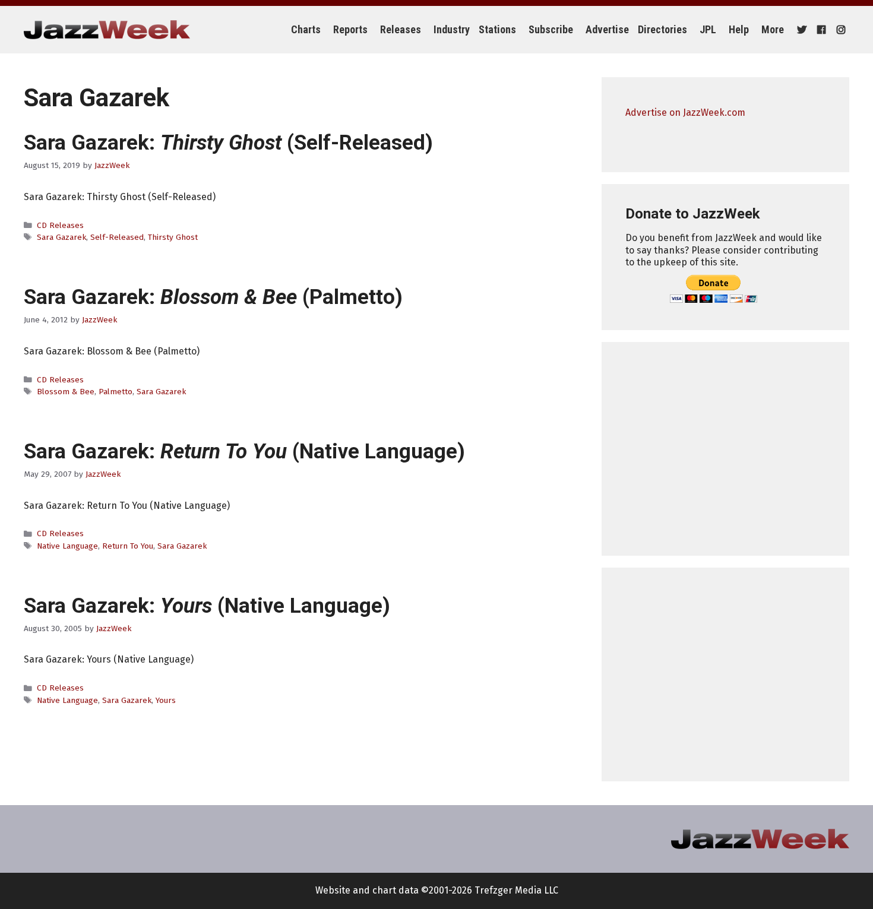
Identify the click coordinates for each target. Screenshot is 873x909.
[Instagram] (839, 30)
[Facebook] (820, 30)
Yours (166, 700)
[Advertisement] (725, 449)
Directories (662, 29)
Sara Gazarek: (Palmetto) (213, 297)
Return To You (127, 546)
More (772, 29)
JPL (708, 29)
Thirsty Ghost (173, 237)
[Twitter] (800, 30)
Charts (306, 29)
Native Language (67, 546)
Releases (400, 29)
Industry (452, 29)
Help (739, 29)
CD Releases (60, 225)
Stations (497, 29)
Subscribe (551, 29)
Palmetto (115, 392)
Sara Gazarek (61, 237)
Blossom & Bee (65, 392)
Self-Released (117, 237)
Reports (350, 29)
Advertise (607, 29)
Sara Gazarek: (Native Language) (244, 451)
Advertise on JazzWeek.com (685, 112)
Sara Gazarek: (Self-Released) (228, 143)
